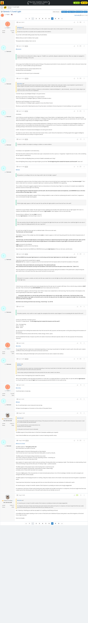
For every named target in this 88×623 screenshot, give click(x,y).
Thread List (64, 11)
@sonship (18, 346)
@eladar (19, 364)
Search (85, 11)
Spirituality (77, 15)
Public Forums (56, 11)
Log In (85, 2)
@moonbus (19, 83)
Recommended (79, 11)
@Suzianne (18, 49)
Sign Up (77, 2)
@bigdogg (19, 27)
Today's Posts (71, 11)
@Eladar (18, 169)
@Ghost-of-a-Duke (20, 443)
